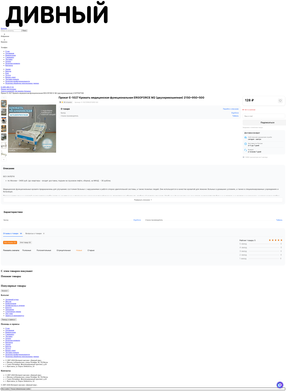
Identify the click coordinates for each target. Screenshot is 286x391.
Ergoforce (235, 113)
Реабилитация (10, 303)
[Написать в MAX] (280, 385)
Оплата (8, 61)
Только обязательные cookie (20, 389)
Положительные (44, 250)
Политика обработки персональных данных (22, 83)
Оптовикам (9, 53)
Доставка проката (12, 79)
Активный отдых (12, 299)
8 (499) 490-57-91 (7, 87)
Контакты (9, 65)
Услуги (8, 75)
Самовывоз (9, 57)
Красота (8, 307)
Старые (91, 250)
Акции (8, 69)
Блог (7, 73)
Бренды (8, 71)
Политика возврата (12, 63)
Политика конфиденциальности (17, 81)
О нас (7, 51)
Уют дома (9, 313)
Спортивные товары (13, 311)
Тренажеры (9, 309)
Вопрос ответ (10, 77)
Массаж (8, 301)
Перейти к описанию (231, 109)
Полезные (26, 250)
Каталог (4, 28)
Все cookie (5, 389)
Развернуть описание (142, 200)
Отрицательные (64, 250)
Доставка (8, 59)
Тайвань (235, 116)
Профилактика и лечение (15, 305)
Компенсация (10, 55)
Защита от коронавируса (14, 316)
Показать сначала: (11, 250)
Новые (79, 250)
